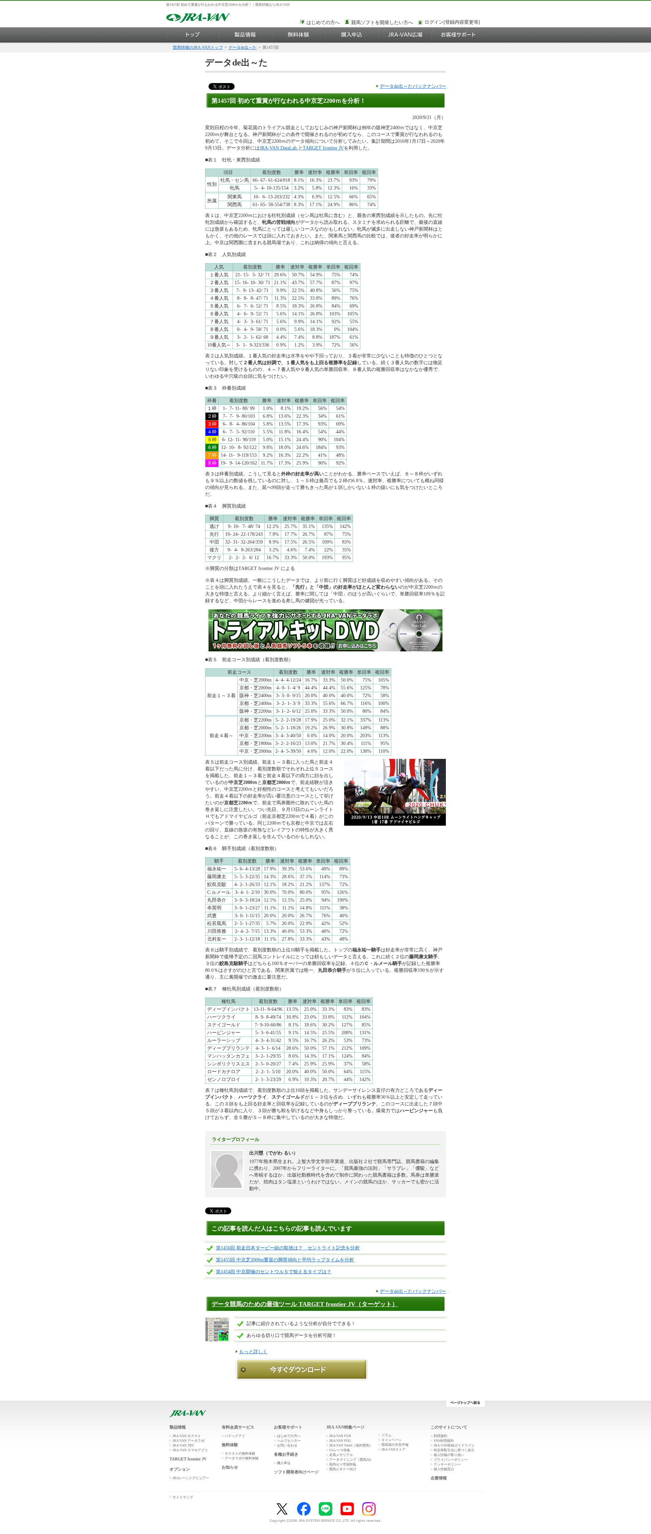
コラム (386, 1435)
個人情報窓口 (444, 1469)
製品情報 (245, 34)
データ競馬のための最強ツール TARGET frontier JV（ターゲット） (305, 1304)
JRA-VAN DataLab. (279, 148)
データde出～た (243, 47)
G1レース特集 (339, 1450)
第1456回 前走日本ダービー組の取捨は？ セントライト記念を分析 (288, 1248)
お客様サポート (458, 34)
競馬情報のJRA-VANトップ (198, 47)
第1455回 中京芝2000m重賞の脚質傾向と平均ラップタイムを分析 (285, 1259)
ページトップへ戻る (465, 1404)
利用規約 (440, 1436)
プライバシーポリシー (451, 1459)
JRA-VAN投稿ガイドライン (454, 1445)
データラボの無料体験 (242, 1458)
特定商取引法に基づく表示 (454, 1450)
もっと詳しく (253, 1351)
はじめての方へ (323, 22)
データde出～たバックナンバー (413, 86)
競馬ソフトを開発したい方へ (382, 22)
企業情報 (439, 1478)
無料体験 (298, 34)
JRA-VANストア (393, 1449)
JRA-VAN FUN (340, 1436)
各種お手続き (286, 1454)
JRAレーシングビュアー (191, 1478)
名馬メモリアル (341, 1455)
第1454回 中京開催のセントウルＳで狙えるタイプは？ (273, 1271)
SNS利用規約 (444, 1440)
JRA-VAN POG (340, 1440)
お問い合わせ (287, 1445)
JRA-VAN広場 (405, 34)
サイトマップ (183, 1497)
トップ (192, 34)
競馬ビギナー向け (342, 1469)
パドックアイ (235, 1436)
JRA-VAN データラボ (188, 1440)
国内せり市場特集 (342, 1464)
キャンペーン (391, 1440)
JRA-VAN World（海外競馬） (351, 1445)
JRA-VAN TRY (183, 1445)
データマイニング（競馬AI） (351, 1459)
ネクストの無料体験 (240, 1453)
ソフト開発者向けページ (296, 1472)
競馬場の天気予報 (395, 1445)
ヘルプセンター (289, 1440)
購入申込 (351, 34)
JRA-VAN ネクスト (187, 1436)
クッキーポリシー (447, 1464)
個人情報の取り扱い (449, 1455)
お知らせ (230, 1467)
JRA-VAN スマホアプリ (190, 1450)
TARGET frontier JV (323, 148)
